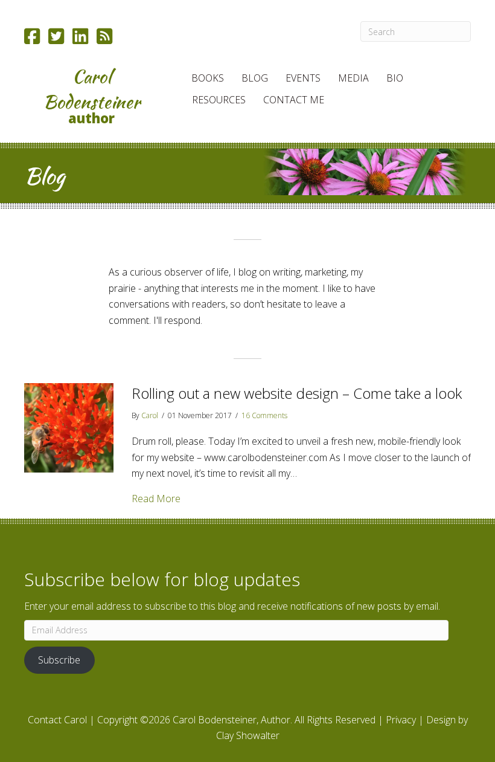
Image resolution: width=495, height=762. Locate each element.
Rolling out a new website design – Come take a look (297, 393)
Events (303, 78)
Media (353, 78)
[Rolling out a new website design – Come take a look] (68, 426)
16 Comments (264, 415)
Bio (394, 78)
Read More (156, 498)
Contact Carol (57, 719)
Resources (219, 99)
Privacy (401, 719)
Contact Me (293, 99)
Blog (254, 78)
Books (207, 78)
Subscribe (59, 660)
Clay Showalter (247, 735)
